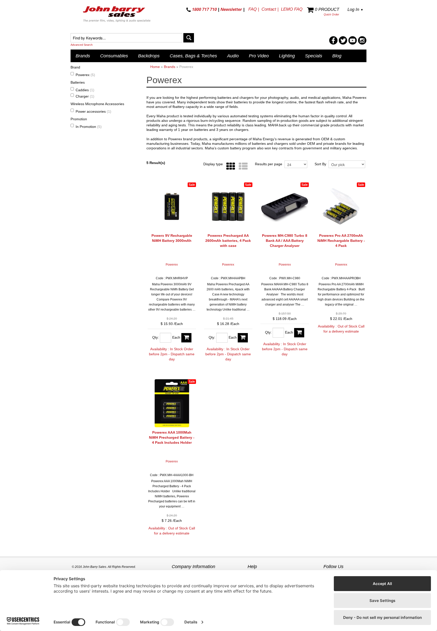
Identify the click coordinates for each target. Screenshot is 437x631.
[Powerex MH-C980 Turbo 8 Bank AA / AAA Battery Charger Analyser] (284, 206)
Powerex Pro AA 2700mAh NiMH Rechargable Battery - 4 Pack (341, 240)
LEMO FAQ (291, 9)
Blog (336, 55)
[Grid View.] (229, 166)
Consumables (114, 55)
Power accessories (93, 111)
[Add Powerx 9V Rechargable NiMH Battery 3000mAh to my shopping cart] (186, 337)
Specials (313, 55)
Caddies (85, 90)
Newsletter (231, 9)
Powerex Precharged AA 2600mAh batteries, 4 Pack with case (228, 240)
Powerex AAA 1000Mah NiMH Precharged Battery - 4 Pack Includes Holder (171, 437)
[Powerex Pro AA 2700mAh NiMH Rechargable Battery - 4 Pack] (341, 206)
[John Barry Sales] (117, 15)
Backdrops (149, 55)
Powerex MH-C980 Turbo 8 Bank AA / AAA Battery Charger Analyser (284, 240)
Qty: (155, 337)
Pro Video (259, 55)
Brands (83, 55)
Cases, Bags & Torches (193, 55)
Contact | (269, 9)
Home (155, 67)
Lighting (287, 55)
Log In (355, 9)
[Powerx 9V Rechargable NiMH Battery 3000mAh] (172, 206)
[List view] (242, 166)
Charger (85, 96)
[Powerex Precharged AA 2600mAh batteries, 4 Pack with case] (228, 206)
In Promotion (89, 127)
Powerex (85, 75)
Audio (233, 55)
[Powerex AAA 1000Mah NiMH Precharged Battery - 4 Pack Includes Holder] (172, 403)
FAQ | (253, 9)
